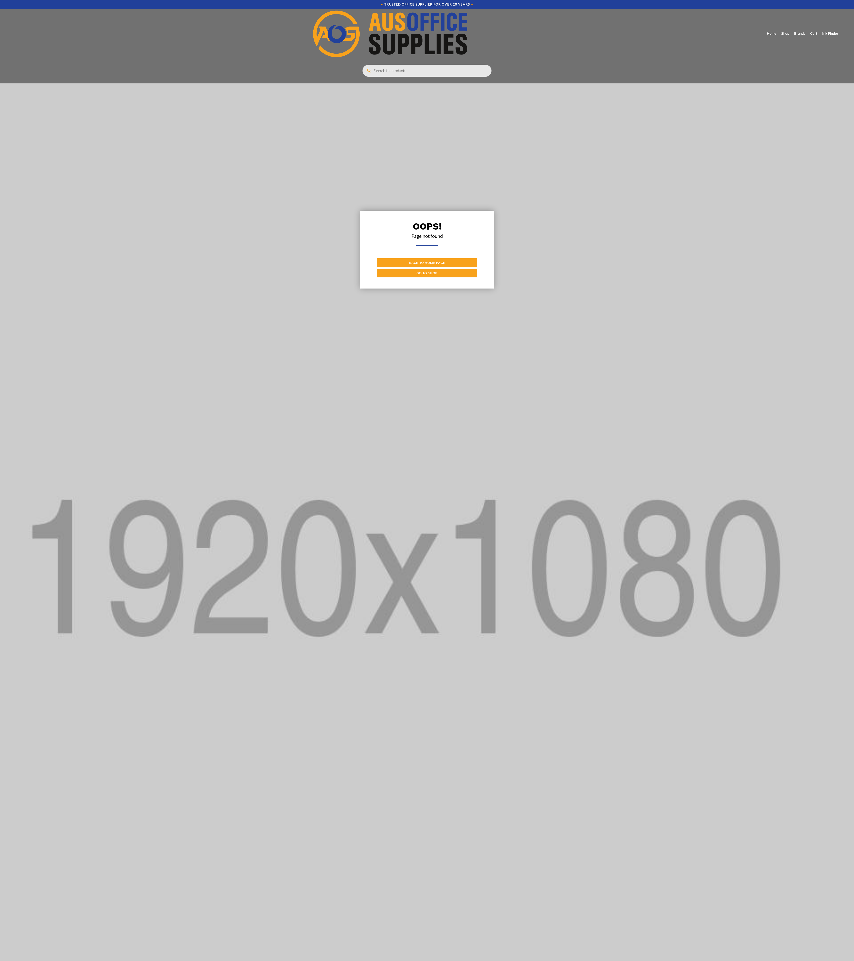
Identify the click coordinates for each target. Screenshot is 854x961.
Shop (785, 33)
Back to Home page (427, 262)
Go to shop (427, 273)
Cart (813, 33)
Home (771, 33)
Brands (799, 33)
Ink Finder (830, 33)
